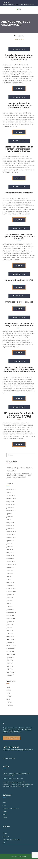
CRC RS (5, 833)
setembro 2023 (11, 499)
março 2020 (10, 582)
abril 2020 (9, 579)
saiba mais (19, 88)
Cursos (8, 690)
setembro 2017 (11, 654)
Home (4, 802)
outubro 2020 (10, 561)
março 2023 (10, 502)
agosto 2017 (10, 657)
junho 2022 (9, 517)
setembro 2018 (11, 618)
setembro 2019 (11, 591)
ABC (4, 843)
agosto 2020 (10, 567)
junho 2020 (9, 573)
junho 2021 (9, 546)
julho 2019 (9, 597)
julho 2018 (9, 624)
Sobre (4, 805)
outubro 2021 (10, 535)
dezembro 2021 (11, 532)
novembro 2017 (11, 648)
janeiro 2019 (10, 609)
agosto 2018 (10, 621)
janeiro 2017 (10, 675)
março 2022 (10, 523)
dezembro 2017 (11, 645)
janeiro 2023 (10, 508)
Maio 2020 (9, 576)
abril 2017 (9, 669)
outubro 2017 (10, 651)
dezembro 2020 (11, 555)
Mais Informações (11, 738)
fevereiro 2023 (10, 505)
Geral (23, 49)
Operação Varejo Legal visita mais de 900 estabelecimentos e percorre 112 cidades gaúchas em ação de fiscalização (18, 476)
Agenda (5, 811)
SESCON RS (6, 836)
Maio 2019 (9, 603)
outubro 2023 (10, 496)
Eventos (8, 696)
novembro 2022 (11, 511)
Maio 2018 (9, 630)
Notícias (8, 702)
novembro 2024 (11, 490)
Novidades (9, 705)
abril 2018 (9, 633)
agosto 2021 (10, 541)
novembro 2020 (11, 558)
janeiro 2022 (10, 529)
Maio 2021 (9, 549)
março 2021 (10, 552)
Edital (8, 693)
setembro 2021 (11, 538)
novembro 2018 (11, 612)
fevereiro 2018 (10, 639)
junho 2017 (9, 663)
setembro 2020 (11, 564)
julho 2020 (9, 570)
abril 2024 (9, 493)
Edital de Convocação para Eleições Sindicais (19, 468)
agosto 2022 (10, 514)
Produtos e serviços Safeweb (11, 808)
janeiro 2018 (10, 642)
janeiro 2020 (10, 585)
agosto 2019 (10, 594)
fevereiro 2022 (10, 526)
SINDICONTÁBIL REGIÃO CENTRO (11, 839)
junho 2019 (9, 600)
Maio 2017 (9, 666)
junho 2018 (9, 627)
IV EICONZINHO (11, 471)
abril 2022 (9, 520)
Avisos (8, 687)
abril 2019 (9, 606)
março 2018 (10, 636)
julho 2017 (9, 660)
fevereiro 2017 (10, 672)
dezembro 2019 (11, 588)
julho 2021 (9, 544)
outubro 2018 (10, 615)
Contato (5, 817)
